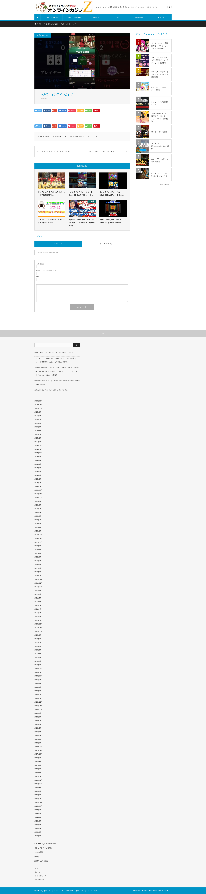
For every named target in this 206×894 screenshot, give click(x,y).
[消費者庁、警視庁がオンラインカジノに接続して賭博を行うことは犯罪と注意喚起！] (82, 208)
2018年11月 (38, 706)
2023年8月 (37, 505)
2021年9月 (37, 590)
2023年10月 (38, 497)
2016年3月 (37, 795)
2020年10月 (38, 631)
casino (47, 136)
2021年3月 (37, 613)
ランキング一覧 (163, 184)
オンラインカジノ (78, 136)
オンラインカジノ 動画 (43, 848)
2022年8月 (37, 549)
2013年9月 (37, 821)
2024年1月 (37, 486)
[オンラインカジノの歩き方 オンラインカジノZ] (63, 7)
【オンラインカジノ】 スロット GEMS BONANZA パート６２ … (111, 193)
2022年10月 (38, 542)
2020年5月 (37, 650)
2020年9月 (37, 635)
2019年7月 (37, 687)
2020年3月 (37, 657)
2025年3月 (37, 434)
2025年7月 (37, 419)
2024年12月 (38, 445)
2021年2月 (37, 616)
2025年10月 (38, 408)
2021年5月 (37, 605)
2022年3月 (37, 568)
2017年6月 (37, 769)
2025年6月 (37, 423)
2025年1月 (37, 442)
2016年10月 (38, 784)
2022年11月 (38, 538)
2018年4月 (37, 732)
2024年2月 (37, 483)
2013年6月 (37, 828)
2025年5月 (37, 427)
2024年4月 (37, 475)
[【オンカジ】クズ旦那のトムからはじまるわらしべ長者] (51, 208)
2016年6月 (37, 791)
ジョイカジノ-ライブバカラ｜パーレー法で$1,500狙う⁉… (51, 193)
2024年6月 (37, 468)
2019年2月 (37, 694)
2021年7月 (37, 598)
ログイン (37, 868)
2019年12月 (38, 668)
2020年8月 (37, 639)
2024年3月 (37, 479)
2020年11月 (38, 628)
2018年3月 (37, 735)
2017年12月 (38, 747)
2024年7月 (37, 464)
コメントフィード (40, 876)
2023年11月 (38, 494)
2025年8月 (37, 416)
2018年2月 (37, 739)
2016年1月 (37, 799)
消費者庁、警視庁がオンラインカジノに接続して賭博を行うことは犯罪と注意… (82, 222)
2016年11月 (38, 780)
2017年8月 (37, 761)
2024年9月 (37, 456)
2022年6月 (37, 557)
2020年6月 (37, 646)
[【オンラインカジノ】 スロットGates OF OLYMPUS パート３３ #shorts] (82, 180)
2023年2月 (37, 527)
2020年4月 (37, 654)
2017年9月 (37, 758)
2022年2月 (37, 572)
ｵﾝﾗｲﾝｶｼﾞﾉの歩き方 (51, 17)
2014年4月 (37, 817)
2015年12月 (38, 802)
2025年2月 (37, 438)
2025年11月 (38, 405)
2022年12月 (38, 535)
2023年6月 (37, 512)
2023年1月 (37, 531)
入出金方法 (95, 17)
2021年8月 (37, 594)
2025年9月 (37, 412)
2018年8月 (37, 717)
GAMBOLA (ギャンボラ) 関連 (45, 844)
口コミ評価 (38, 852)
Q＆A (117, 17)
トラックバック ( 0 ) (106, 243)
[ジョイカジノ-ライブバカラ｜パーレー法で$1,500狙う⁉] (51, 180)
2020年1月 (37, 665)
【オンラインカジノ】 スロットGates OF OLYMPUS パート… (81, 193)
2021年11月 (38, 583)
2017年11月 (38, 750)
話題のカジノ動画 (43, 35)
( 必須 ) (40, 264)
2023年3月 (37, 523)
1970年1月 (37, 836)
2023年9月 (37, 501)
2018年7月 (37, 721)
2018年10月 (38, 709)
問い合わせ (139, 17)
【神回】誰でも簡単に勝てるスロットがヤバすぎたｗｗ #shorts (112, 221)
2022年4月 (37, 564)
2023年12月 (38, 490)
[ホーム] (37, 17)
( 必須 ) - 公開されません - (46, 270)
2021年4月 (37, 609)
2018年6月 (37, 724)
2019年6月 (37, 691)
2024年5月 (37, 471)
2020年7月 (37, 642)
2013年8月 (37, 825)
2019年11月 (38, 672)
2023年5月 (37, 516)
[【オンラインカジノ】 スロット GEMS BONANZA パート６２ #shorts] (113, 180)
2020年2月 (37, 661)
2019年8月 (37, 683)
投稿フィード (38, 872)
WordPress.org (39, 879)
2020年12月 (38, 624)
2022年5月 (37, 561)
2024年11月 (38, 449)
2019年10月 (38, 676)
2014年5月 (37, 813)
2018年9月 (37, 713)
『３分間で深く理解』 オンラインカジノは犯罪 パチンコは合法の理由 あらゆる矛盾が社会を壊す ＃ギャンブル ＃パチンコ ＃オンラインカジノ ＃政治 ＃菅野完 (56, 371)
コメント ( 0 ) (58, 243)
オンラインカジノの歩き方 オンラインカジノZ (157, 890)
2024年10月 (38, 453)
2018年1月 (37, 743)
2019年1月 (37, 698)
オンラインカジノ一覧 (73, 17)
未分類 (36, 857)
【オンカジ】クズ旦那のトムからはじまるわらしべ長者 (51, 221)
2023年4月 (37, 520)
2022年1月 (37, 575)
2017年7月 (37, 765)
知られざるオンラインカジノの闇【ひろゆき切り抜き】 (52, 390)
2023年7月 (37, 509)
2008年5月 (37, 832)
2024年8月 (37, 460)
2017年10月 (38, 754)
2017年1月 (37, 776)
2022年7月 (37, 553)
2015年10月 (38, 806)
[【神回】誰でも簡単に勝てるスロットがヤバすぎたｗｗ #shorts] (113, 208)
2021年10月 (38, 587)
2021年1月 (37, 620)
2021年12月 (38, 579)
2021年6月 (37, 602)
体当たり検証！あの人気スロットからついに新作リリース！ (53, 353)
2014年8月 (37, 810)
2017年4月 (37, 772)
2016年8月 (37, 787)
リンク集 (160, 17)
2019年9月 (37, 680)
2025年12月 (38, 401)
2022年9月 (37, 546)
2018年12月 (38, 702)
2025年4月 (37, 431)
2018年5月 (37, 728)
